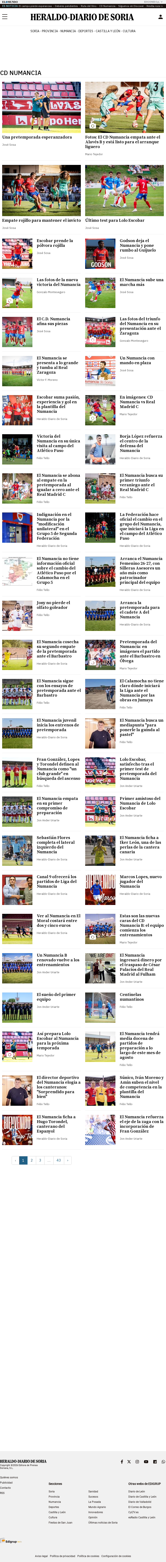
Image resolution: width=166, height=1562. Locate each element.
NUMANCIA (68, 31)
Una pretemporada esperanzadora (37, 137)
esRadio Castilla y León (141, 1517)
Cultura (53, 1517)
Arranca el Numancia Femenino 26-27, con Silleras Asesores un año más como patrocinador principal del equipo (141, 570)
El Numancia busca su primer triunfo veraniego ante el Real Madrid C (141, 483)
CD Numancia (107, 6)
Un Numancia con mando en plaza (137, 361)
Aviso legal (41, 1556)
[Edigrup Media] (11, 1540)
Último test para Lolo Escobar (115, 220)
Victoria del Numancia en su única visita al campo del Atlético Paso (58, 443)
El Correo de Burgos (139, 1507)
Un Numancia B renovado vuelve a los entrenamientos (58, 960)
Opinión (92, 1517)
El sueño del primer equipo (56, 997)
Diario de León (136, 1491)
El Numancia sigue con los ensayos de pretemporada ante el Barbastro (59, 688)
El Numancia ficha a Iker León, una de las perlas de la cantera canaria (140, 845)
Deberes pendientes (66, 6)
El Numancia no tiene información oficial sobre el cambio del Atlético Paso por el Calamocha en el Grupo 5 (58, 570)
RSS (2, 1493)
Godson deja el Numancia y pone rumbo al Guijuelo (138, 245)
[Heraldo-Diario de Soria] (82, 17)
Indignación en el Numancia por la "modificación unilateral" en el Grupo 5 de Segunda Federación (57, 526)
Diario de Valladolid (139, 1501)
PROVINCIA (50, 31)
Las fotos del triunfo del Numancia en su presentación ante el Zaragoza (140, 326)
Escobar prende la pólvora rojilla (55, 243)
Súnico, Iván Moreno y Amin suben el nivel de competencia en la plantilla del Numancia (142, 1087)
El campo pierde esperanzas (35, 6)
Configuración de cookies (116, 1556)
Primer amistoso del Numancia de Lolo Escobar (140, 803)
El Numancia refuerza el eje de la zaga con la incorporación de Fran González (142, 1124)
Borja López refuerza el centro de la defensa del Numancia (141, 443)
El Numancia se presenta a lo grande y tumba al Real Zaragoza (57, 365)
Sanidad (93, 1491)
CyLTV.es (133, 1512)
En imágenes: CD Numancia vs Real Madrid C (137, 402)
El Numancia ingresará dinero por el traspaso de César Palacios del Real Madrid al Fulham (141, 965)
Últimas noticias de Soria (103, 1522)
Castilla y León (57, 1512)
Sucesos (93, 1496)
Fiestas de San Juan (60, 1522)
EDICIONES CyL (152, 2)
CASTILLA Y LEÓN (108, 31)
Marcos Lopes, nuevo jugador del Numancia (141, 881)
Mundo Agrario (97, 1507)
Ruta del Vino (88, 6)
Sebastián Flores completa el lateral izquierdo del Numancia (56, 845)
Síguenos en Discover (131, 6)
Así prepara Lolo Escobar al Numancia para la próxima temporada (58, 1041)
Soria (52, 1491)
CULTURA (129, 31)
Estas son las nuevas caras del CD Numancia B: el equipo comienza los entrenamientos (142, 925)
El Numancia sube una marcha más (142, 282)
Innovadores (95, 1512)
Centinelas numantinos (132, 997)
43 (59, 1160)
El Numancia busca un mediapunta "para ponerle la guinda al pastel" (141, 727)
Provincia (54, 1496)
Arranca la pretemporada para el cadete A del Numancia (140, 610)
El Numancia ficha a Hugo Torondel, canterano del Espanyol (56, 1124)
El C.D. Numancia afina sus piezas (53, 321)
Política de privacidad (62, 1556)
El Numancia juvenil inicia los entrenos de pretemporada (58, 725)
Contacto (5, 1487)
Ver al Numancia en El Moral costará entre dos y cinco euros (58, 920)
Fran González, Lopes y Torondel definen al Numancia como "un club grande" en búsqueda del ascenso (58, 769)
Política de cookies (88, 1556)
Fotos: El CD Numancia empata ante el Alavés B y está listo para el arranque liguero (122, 142)
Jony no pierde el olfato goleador (53, 605)
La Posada (94, 1501)
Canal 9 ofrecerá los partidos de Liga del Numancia (57, 881)
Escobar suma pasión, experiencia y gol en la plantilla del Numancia (58, 404)
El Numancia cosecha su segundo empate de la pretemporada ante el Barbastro (58, 649)
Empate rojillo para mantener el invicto (41, 220)
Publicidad (6, 1482)
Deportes (54, 1507)
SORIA (34, 31)
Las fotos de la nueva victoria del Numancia (59, 282)
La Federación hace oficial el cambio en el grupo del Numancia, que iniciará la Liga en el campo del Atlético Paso (142, 526)
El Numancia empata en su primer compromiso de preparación (57, 806)
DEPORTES (85, 31)
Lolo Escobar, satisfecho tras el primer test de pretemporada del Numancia (138, 769)
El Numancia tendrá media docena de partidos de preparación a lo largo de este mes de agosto (140, 1045)
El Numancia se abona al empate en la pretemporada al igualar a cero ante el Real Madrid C (58, 485)
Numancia (55, 1501)
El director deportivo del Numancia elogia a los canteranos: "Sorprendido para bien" (59, 1087)
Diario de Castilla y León (142, 1496)
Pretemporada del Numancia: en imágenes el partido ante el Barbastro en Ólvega (140, 651)
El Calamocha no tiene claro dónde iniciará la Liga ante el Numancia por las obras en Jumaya (142, 690)
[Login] (160, 17)
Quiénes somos (9, 1477)
